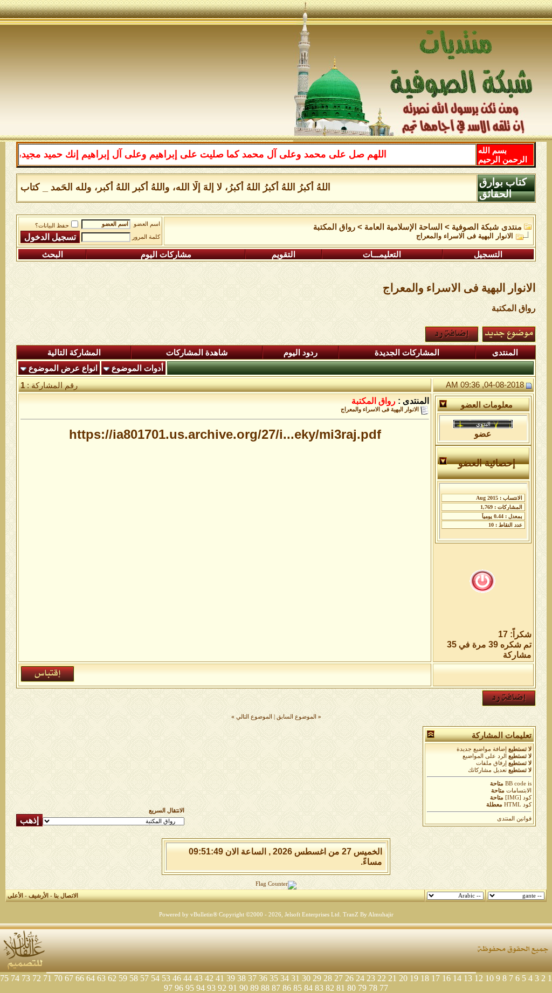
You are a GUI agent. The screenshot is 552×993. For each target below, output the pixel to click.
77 (384, 987)
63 (101, 978)
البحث (52, 254)
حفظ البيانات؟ (52, 226)
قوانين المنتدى (514, 819)
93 (211, 987)
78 (373, 987)
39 (230, 978)
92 (222, 987)
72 (36, 978)
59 (123, 978)
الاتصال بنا (66, 896)
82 (330, 987)
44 (187, 978)
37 (252, 978)
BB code (515, 784)
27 (338, 978)
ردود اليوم (301, 352)
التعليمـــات (382, 254)
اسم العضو (147, 224)
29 (317, 978)
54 (155, 978)
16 (446, 978)
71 (47, 978)
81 (340, 987)
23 (371, 978)
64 (90, 978)
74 (15, 978)
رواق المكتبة (334, 227)
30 (306, 978)
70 (58, 978)
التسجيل (488, 254)
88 (265, 987)
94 (200, 987)
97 (168, 987)
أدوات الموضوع (137, 368)
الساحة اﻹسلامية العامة (403, 227)
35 (274, 978)
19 (414, 978)
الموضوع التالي (254, 717)
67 (69, 978)
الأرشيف (39, 896)
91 (233, 987)
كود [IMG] (518, 798)
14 (457, 978)
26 (349, 978)
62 (112, 978)
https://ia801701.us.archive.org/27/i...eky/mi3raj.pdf (225, 434)
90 (243, 987)
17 (435, 978)
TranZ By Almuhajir (368, 915)
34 (284, 978)
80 (351, 987)
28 (327, 978)
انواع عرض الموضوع (63, 368)
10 (489, 978)
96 (179, 987)
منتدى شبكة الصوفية (487, 227)
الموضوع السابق (296, 717)
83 (319, 987)
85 (297, 987)
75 (4, 978)
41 (220, 978)
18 (424, 978)
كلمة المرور (146, 237)
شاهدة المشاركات (197, 352)
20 (403, 978)
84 (308, 987)
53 (166, 978)
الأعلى (15, 896)
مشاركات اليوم (166, 254)
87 (276, 987)
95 (189, 987)
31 (295, 978)
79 (362, 987)
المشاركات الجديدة (407, 352)
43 (198, 978)
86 (286, 987)
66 (79, 978)
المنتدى (505, 352)
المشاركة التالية (74, 352)
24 (360, 978)
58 (133, 978)
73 (26, 978)
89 (254, 987)
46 (176, 978)
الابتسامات (519, 791)
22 (381, 978)
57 (144, 978)
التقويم (283, 254)
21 (392, 978)
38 (241, 978)
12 (478, 978)
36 (263, 978)
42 (209, 978)
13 (468, 978)
